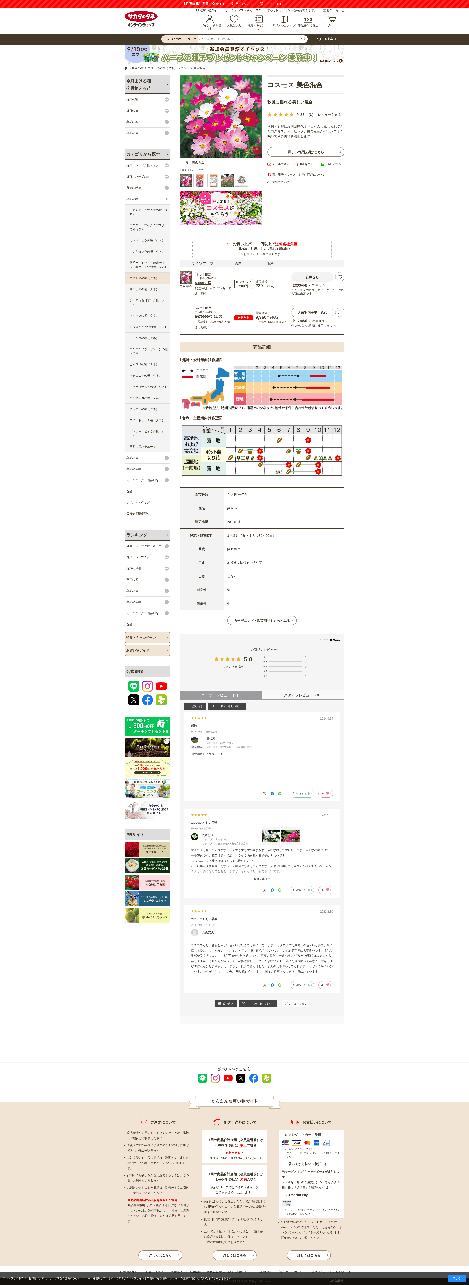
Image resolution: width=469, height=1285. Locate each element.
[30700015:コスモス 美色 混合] (186, 180)
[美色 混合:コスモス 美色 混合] (221, 116)
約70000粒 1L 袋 (209, 316)
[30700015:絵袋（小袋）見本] (199, 180)
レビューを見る (329, 114)
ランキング (136, 535)
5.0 (248, 659)
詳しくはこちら (278, 4)
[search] (303, 39)
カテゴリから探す (143, 154)
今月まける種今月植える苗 (138, 85)
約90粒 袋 (203, 283)
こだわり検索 (323, 39)
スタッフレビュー (303, 695)
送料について (281, 182)
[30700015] (227, 180)
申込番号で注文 (308, 25)
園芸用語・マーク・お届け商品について (298, 174)
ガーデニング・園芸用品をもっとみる (262, 620)
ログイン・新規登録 (209, 27)
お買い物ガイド (209, 10)
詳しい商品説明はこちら (306, 152)
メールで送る (281, 164)
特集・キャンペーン (259, 27)
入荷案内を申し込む (312, 312)
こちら (294, 1237)
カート (332, 25)
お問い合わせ (335, 10)
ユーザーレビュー (221, 695)
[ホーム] (126, 68)
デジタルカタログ (284, 25)
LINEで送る (333, 164)
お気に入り (234, 25)
